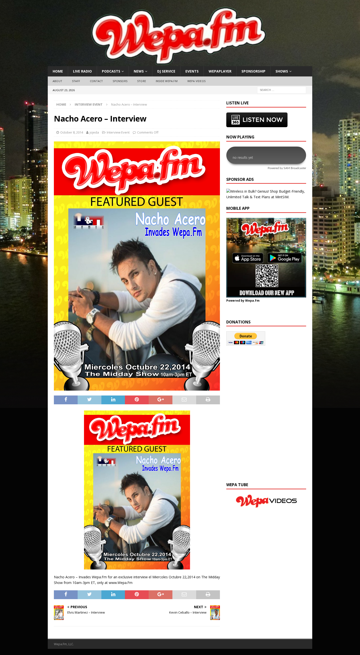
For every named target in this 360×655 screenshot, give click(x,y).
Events (192, 71)
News (139, 71)
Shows (282, 71)
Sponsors (120, 81)
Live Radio (82, 71)
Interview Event (118, 132)
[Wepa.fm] (177, 63)
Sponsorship (253, 71)
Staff (76, 81)
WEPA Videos (196, 81)
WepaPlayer (220, 71)
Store (141, 81)
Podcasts (111, 71)
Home (58, 71)
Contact (96, 81)
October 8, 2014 (71, 132)
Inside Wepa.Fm (167, 81)
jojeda (94, 132)
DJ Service (166, 71)
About (57, 81)
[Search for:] (281, 89)
